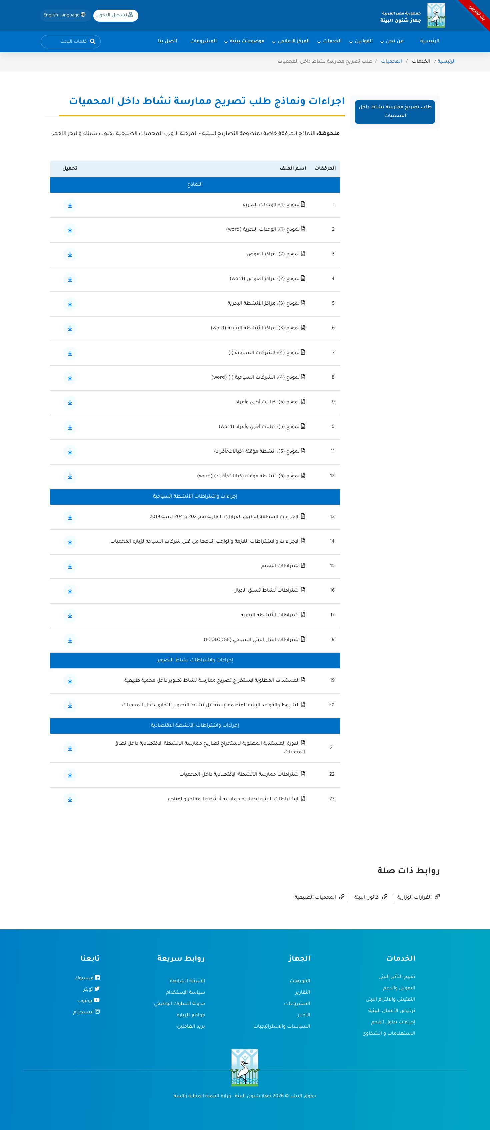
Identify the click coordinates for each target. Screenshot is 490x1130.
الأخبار (304, 1015)
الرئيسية (447, 62)
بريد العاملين (191, 1027)
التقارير (302, 993)
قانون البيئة (367, 898)
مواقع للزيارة (191, 1015)
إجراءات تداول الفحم (393, 1022)
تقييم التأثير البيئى (396, 977)
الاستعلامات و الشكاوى (388, 1034)
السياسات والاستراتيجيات (281, 1027)
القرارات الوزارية (415, 898)
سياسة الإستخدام (185, 993)
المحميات (391, 62)
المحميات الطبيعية (316, 898)
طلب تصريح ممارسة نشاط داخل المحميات (395, 112)
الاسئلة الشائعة (187, 981)
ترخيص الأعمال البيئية (391, 1011)
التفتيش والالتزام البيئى (390, 1000)
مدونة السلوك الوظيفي (179, 1004)
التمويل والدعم (399, 988)
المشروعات (297, 1004)
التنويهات (300, 981)
